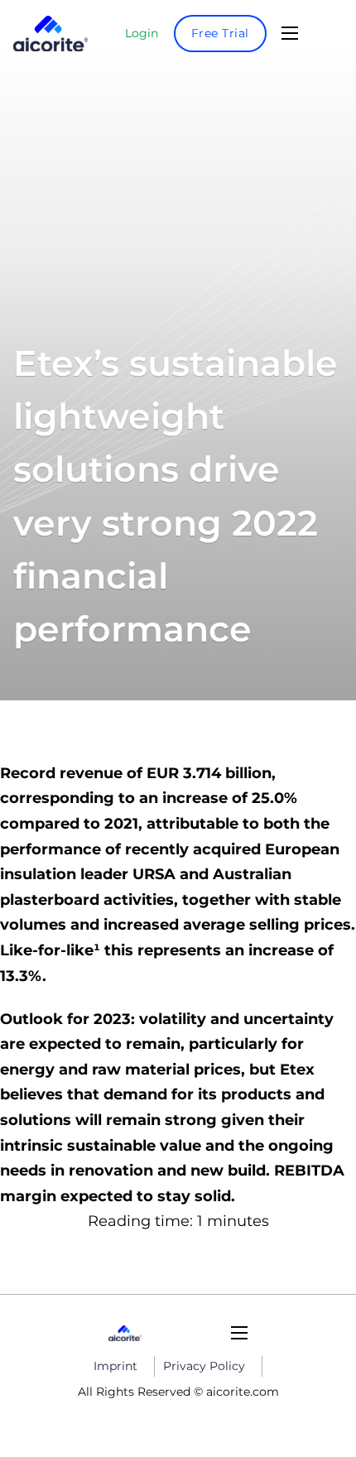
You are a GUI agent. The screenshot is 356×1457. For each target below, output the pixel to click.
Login (141, 33)
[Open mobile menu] (289, 33)
